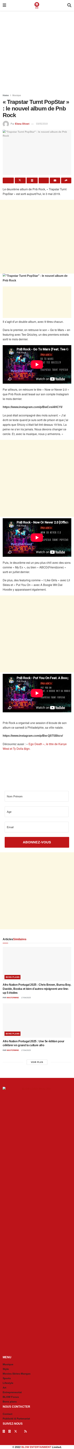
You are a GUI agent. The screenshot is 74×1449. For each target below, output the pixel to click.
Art (4, 1387)
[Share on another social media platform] (66, 180)
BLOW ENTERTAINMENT (36, 1447)
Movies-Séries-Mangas (17, 1373)
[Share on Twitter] (20, 180)
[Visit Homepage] (36, 5)
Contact (7, 1413)
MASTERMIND (13, 998)
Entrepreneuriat (12, 1392)
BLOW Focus (11, 1396)
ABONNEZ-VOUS (37, 842)
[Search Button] (69, 5)
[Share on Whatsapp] (32, 180)
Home (6, 95)
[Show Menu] (4, 5)
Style (6, 1369)
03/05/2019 (42, 123)
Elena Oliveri (22, 123)
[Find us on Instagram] (9, 1431)
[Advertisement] (37, 51)
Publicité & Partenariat (16, 1418)
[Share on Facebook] (8, 180)
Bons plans (12, 977)
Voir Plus (37, 1062)
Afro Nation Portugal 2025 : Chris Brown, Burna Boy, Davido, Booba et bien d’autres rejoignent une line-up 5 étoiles (37, 988)
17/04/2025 (26, 998)
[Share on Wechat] (44, 180)
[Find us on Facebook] (4, 1431)
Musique (16, 95)
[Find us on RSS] (25, 1431)
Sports (7, 1378)
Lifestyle (8, 1383)
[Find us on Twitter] (15, 1431)
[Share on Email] (55, 180)
